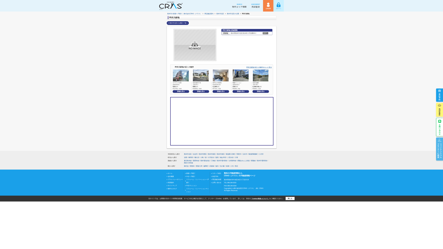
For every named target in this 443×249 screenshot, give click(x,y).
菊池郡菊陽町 (252, 154)
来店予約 (439, 97)
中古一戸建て (190, 176)
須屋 (185, 157)
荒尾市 (238, 154)
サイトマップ (172, 185)
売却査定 (255, 5)
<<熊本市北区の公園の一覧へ (178, 23)
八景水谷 (230, 157)
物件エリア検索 (239, 5)
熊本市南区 (212, 154)
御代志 (186, 166)
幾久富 (197, 157)
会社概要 (171, 176)
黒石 (236, 166)
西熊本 (192, 166)
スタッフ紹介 (216, 173)
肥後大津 (199, 166)
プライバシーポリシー (175, 179)
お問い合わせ (439, 129)
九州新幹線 (232, 161)
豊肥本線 (196, 161)
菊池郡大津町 (230, 154)
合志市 (195, 154)
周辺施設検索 (216, 179)
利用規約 (171, 182)
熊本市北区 (188, 154)
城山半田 (223, 157)
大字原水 (211, 157)
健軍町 (206, 166)
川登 (236, 157)
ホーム (170, 173)
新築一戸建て (190, 173)
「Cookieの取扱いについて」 (260, 198)
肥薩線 (253, 161)
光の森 (222, 166)
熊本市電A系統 (222, 161)
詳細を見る (181, 91)
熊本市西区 (203, 154)
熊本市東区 (220, 154)
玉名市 (244, 154)
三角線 (213, 161)
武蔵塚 (212, 166)
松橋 (227, 166)
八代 (231, 166)
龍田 (217, 157)
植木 (217, 166)
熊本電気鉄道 (205, 161)
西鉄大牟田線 (188, 163)
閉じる (290, 198)
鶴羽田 (191, 157)
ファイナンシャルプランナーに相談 (439, 150)
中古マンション (191, 185)
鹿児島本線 (188, 161)
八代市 (261, 154)
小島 (202, 157)
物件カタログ (172, 189)
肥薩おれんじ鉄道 (244, 161)
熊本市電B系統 (262, 161)
